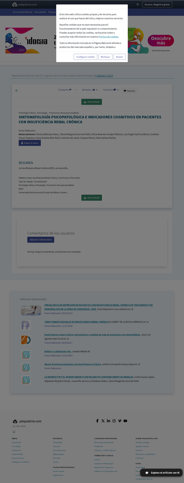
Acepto (119, 56)
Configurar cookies (85, 56)
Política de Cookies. (109, 36)
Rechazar (105, 56)
